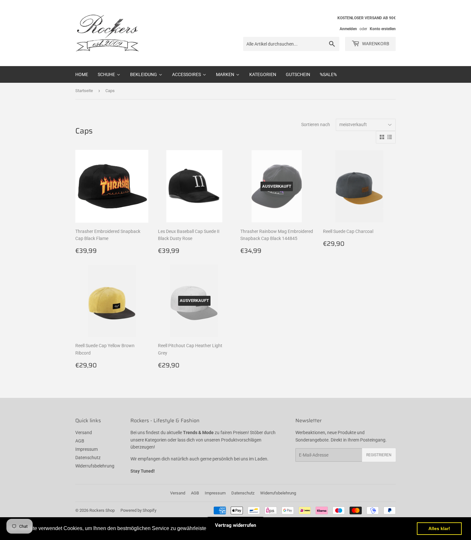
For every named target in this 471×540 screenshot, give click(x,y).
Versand (83, 432)
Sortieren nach (315, 124)
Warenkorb (375, 43)
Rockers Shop (102, 510)
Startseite (84, 90)
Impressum (86, 449)
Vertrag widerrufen (235, 525)
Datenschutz (88, 457)
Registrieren (379, 455)
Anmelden (348, 29)
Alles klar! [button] (439, 528)
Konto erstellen (383, 29)
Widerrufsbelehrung (94, 465)
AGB (79, 440)
